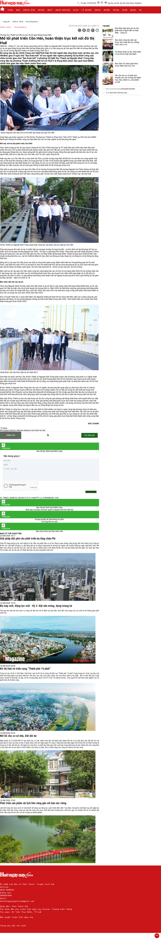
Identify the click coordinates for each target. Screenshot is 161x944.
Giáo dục (98, 10)
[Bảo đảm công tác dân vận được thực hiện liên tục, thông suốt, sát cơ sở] (108, 44)
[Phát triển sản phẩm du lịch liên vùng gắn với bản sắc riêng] (47, 839)
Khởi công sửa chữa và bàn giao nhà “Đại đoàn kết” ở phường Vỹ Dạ (47, 57)
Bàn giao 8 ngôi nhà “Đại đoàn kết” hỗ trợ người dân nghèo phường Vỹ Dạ (41, 55)
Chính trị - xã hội (29, 10)
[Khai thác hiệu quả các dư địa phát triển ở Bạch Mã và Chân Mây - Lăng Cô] (108, 32)
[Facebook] (102, 3)
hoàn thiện (24, 430)
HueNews (138, 3)
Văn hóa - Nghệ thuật (62, 10)
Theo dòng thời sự (32, 22)
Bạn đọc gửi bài (113, 3)
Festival (10, 10)
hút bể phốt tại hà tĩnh (128, 89)
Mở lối (2, 430)
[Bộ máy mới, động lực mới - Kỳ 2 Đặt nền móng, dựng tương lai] (47, 640)
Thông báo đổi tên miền (13, 925)
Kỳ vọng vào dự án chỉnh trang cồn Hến (20, 53)
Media (18, 10)
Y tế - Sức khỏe (86, 10)
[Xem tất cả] (140, 10)
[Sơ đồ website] (98, 3)
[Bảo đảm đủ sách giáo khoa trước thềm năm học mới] (108, 67)
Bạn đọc (133, 10)
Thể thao (116, 10)
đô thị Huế (41, 430)
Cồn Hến (16, 430)
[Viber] (93, 31)
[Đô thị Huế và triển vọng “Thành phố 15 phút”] (47, 707)
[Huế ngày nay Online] (14, 5)
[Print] (79, 30)
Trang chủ (6, 22)
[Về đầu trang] (157, 935)
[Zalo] (88, 31)
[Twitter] (97, 31)
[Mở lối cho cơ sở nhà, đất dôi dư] (47, 774)
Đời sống (107, 10)
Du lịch (75, 10)
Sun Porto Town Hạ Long (118, 93)
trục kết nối (32, 430)
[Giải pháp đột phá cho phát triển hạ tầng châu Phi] (47, 577)
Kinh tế (49, 10)
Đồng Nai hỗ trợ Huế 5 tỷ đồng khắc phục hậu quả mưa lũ (60, 61)
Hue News (41, 10)
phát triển (9, 430)
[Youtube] (105, 3)
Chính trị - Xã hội (17, 22)
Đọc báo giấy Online (127, 3)
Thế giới (124, 10)
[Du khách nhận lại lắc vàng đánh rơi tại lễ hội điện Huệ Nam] (108, 56)
